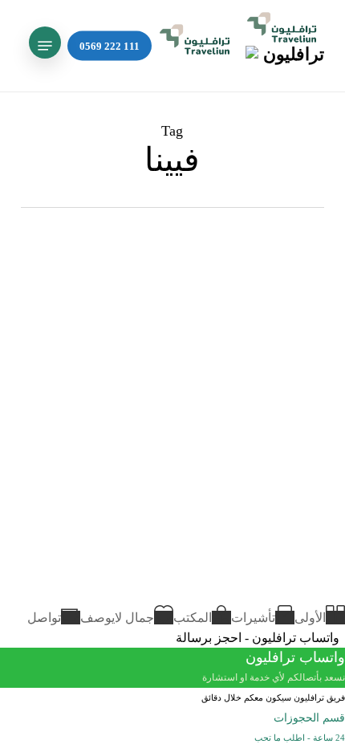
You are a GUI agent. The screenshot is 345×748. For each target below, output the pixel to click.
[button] (45, 46)
